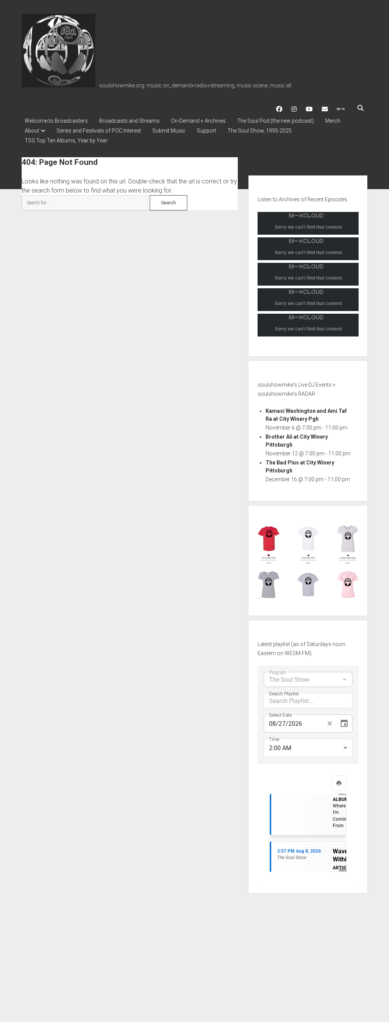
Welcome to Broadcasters (56, 121)
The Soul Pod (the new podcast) (275, 121)
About (32, 131)
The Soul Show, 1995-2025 (260, 131)
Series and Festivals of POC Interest (99, 131)
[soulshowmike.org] (58, 84)
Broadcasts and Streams (129, 121)
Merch (332, 121)
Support (206, 131)
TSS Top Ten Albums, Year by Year (66, 140)
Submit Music (168, 131)
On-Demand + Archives (198, 121)
